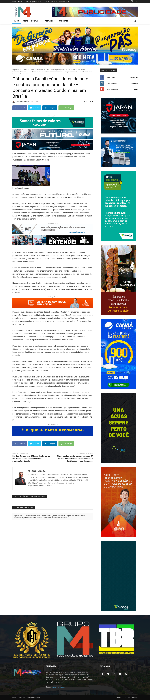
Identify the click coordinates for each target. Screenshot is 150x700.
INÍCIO (16, 21)
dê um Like (134, 77)
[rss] (136, 1)
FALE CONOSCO (64, 1)
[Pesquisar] (135, 21)
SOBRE (47, 1)
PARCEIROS (63, 21)
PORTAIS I (35, 21)
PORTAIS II (49, 21)
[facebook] (128, 1)
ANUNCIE (54, 1)
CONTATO (126, 698)
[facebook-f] (102, 674)
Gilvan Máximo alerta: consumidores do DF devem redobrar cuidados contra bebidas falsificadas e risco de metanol (75, 458)
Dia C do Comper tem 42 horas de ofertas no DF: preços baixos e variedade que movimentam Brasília (31, 458)
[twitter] (108, 674)
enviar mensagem (58, 687)
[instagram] (132, 1)
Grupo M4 (22, 697)
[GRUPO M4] (31, 12)
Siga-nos (134, 83)
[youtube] (120, 674)
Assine (135, 89)
